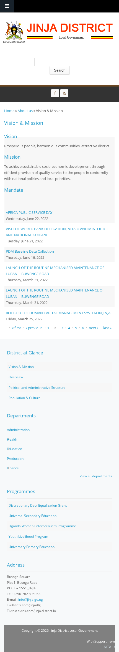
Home (9, 110)
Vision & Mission (21, 366)
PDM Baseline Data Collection (30, 251)
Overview (16, 377)
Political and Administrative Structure (37, 387)
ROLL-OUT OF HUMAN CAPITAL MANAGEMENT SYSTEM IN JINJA (58, 312)
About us (25, 110)
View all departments (96, 476)
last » (107, 327)
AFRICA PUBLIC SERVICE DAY (29, 212)
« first (16, 327)
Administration (18, 429)
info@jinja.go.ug (30, 599)
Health (12, 439)
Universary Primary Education (32, 546)
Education (14, 448)
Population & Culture (24, 397)
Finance (13, 468)
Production (15, 458)
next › (93, 327)
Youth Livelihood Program (28, 536)
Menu (7, 6)
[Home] (58, 32)
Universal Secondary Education (32, 515)
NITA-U (109, 647)
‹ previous (34, 327)
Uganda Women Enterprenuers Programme (42, 526)
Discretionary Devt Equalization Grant (38, 505)
